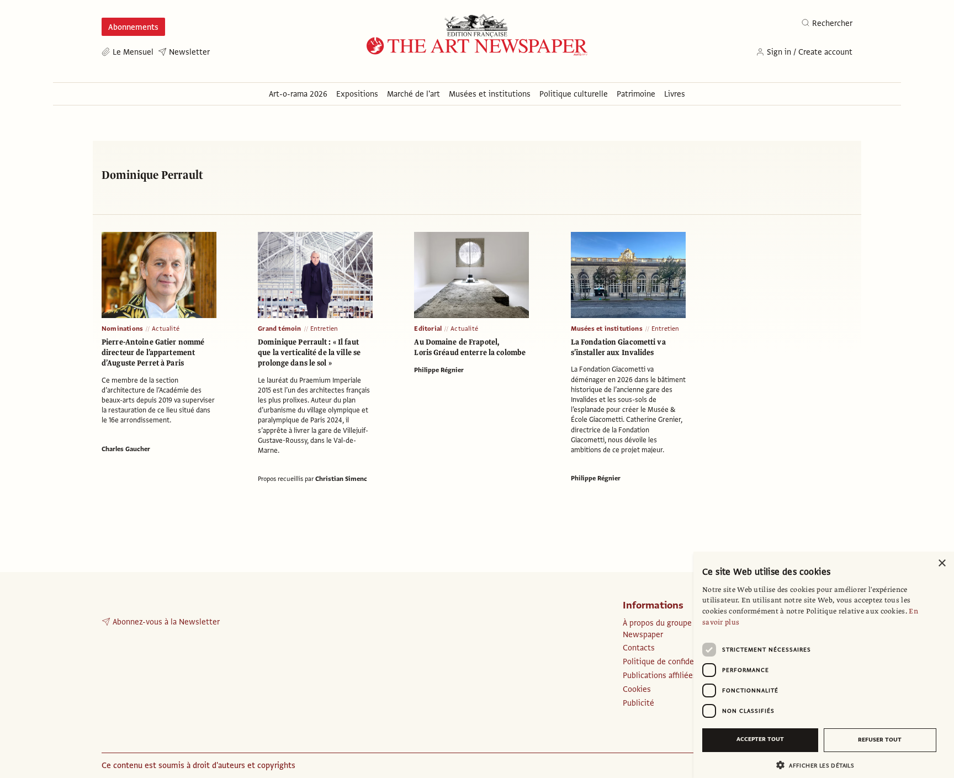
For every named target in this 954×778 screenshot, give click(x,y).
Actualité (165, 328)
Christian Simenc (341, 478)
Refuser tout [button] (880, 739)
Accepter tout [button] (760, 739)
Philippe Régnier (439, 370)
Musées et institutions (607, 328)
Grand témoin (279, 328)
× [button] (941, 563)
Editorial (428, 328)
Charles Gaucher (126, 448)
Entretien (324, 328)
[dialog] (823, 665)
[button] (819, 765)
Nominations (122, 328)
